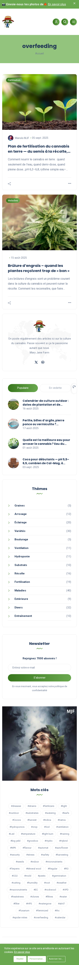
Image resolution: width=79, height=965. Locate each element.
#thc (57, 910)
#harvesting (62, 854)
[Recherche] (64, 21)
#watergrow (45, 903)
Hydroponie (22, 556)
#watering (50, 813)
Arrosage (21, 514)
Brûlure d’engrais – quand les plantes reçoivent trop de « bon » (38, 268)
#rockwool (50, 889)
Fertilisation (22, 582)
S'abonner (40, 677)
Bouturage (21, 539)
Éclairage (21, 522)
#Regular (52, 868)
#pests (41, 875)
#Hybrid (63, 840)
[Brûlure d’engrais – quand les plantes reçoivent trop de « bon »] (39, 222)
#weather (62, 882)
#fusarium (24, 910)
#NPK (13, 847)
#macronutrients (18, 889)
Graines (20, 505)
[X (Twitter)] (36, 362)
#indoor (34, 861)
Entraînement (23, 616)
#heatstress (17, 896)
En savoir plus (57, 4)
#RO (66, 868)
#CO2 (15, 875)
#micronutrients (54, 861)
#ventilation (62, 827)
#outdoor (14, 813)
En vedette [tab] (55, 388)
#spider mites (19, 917)
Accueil (39, 53)
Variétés (20, 531)
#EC (36, 889)
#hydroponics (17, 827)
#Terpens (14, 868)
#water (63, 896)
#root (47, 882)
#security (15, 854)
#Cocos (16, 820)
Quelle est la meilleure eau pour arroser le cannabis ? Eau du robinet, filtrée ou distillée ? (46, 442)
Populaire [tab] (22, 388)
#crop (34, 827)
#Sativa (62, 820)
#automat (43, 847)
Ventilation (21, 548)
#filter (16, 903)
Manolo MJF (22, 138)
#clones (34, 896)
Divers (19, 607)
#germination (59, 875)
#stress (30, 854)
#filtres (49, 896)
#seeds (20, 861)
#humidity (32, 882)
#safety (45, 854)
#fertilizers (48, 806)
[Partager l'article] (9, 183)
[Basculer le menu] (73, 21)
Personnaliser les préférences (38, 959)
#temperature (28, 833)
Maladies (20, 590)
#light (64, 806)
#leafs (65, 813)
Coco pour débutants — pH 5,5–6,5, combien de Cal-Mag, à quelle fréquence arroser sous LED (46, 461)
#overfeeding (41, 917)
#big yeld (15, 840)
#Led (11, 833)
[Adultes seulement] (43, 362)
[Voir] (69, 183)
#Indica (47, 820)
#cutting (16, 882)
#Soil (47, 827)
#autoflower (61, 847)
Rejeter (20, 959)
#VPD (66, 889)
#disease (16, 806)
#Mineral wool (33, 868)
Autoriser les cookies (57, 959)
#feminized (42, 910)
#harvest (32, 820)
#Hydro (49, 840)
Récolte (20, 573)
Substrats (21, 565)
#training (64, 833)
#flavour (27, 847)
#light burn (47, 833)
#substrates (32, 813)
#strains (32, 806)
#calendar (60, 917)
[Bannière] (39, 743)
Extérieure (21, 599)
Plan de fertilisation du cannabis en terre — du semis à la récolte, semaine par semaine (38, 149)
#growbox (32, 840)
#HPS (29, 903)
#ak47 (61, 903)
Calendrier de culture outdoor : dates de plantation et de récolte (46, 403)
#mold (27, 875)
